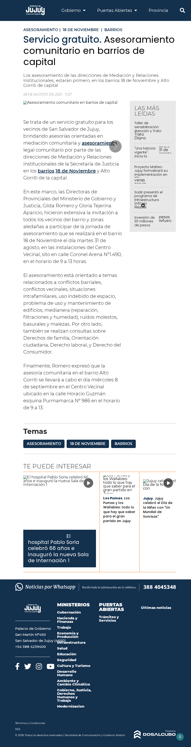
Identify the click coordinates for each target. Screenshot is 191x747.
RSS (17, 729)
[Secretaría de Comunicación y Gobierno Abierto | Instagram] (39, 666)
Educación (66, 654)
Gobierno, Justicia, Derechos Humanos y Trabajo (74, 695)
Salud (62, 648)
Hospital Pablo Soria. (46, 536)
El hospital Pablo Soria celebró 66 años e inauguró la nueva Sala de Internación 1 (58, 548)
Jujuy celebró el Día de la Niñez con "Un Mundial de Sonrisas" (157, 507)
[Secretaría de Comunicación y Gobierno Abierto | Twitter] (27, 666)
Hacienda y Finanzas (67, 620)
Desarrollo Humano (66, 673)
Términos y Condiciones (30, 723)
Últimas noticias (156, 607)
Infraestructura (71, 642)
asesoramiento (99, 143)
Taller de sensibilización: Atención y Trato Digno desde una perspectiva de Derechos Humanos (151, 133)
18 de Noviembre (75, 171)
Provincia (158, 10)
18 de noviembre (88, 444)
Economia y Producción (67, 635)
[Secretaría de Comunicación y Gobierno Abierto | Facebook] (17, 666)
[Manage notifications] (180, 737)
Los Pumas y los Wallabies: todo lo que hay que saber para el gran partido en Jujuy (119, 509)
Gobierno (71, 10)
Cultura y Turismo (73, 665)
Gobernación (69, 612)
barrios (46, 171)
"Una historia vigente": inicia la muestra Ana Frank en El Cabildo (145, 158)
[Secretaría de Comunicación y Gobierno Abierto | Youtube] (51, 666)
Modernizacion (70, 706)
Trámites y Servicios (109, 619)
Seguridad (66, 660)
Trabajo (64, 627)
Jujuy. (148, 498)
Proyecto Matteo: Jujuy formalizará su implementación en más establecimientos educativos (151, 177)
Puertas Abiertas (115, 10)
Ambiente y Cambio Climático (73, 682)
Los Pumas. (113, 498)
